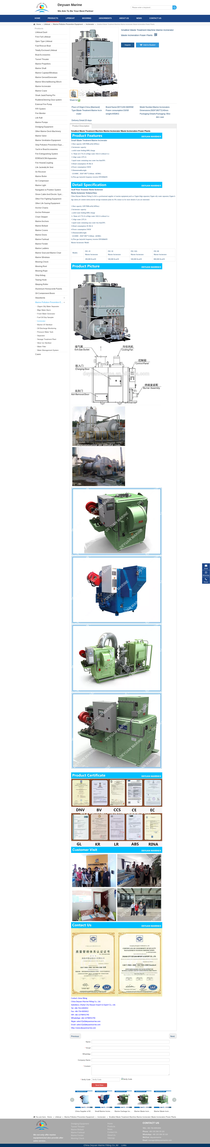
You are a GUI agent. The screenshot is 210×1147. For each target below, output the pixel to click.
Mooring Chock (41, 262)
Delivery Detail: (78, 120)
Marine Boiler (41, 176)
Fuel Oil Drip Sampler (45, 317)
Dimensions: (145, 110)
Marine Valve (41, 136)
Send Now (99, 1085)
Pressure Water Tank (45, 332)
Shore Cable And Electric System (49, 194)
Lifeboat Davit (41, 32)
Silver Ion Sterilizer (44, 343)
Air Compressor (42, 181)
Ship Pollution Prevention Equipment (51, 145)
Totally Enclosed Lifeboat (46, 50)
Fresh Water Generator (46, 314)
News (139, 18)
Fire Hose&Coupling (44, 163)
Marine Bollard (41, 226)
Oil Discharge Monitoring (46, 328)
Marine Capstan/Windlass (46, 73)
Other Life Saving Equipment (47, 203)
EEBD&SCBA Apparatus (46, 158)
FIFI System (40, 109)
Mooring (86, 18)
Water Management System (48, 350)
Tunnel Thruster (42, 59)
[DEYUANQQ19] (42, 7)
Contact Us (155, 18)
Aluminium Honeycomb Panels (48, 289)
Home (37, 18)
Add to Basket (149, 45)
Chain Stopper (41, 217)
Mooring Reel (41, 266)
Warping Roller (41, 284)
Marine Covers (41, 230)
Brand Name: (111, 107)
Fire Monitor (40, 113)
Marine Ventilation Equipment (48, 140)
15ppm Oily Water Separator (48, 306)
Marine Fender (41, 244)
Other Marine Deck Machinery (48, 131)
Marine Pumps (41, 122)
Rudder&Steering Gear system (48, 100)
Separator (41, 336)
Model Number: (146, 107)
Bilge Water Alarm (44, 310)
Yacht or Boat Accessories (46, 149)
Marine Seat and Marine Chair (48, 253)
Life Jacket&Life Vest (44, 167)
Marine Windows (42, 257)
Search (174, 7)
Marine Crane (41, 91)
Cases (38, 354)
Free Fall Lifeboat (42, 37)
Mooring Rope (41, 271)
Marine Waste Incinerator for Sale (143, 1111)
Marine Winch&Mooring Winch (48, 82)
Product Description (80, 126)
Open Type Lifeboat (43, 41)
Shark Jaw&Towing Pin (45, 95)
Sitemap (111, 1138)
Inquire (128, 45)
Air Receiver (40, 172)
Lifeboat (70, 18)
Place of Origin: (78, 107)
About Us (124, 18)
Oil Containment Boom (45, 293)
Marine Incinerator (43, 86)
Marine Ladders (42, 248)
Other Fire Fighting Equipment (48, 199)
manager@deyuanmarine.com (160, 1140)
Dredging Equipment (44, 127)
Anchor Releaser (42, 212)
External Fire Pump (43, 104)
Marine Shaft (40, 68)
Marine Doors (41, 235)
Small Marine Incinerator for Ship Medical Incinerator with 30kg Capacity (103, 1111)
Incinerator (41, 321)
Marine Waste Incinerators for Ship (162, 1111)
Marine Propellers (43, 64)
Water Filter (41, 347)
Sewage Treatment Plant (46, 339)
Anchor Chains (41, 208)
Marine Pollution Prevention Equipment (51, 302)
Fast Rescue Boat (43, 46)
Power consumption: (114, 110)
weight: (109, 114)
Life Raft (38, 118)
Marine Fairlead (42, 239)
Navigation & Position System (48, 190)
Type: (74, 110)
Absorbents (105, 18)
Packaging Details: (148, 114)
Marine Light (40, 185)
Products (53, 18)
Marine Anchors (42, 221)
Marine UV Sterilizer (44, 325)
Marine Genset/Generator (46, 77)
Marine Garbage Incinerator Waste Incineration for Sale (123, 1111)
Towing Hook (41, 280)
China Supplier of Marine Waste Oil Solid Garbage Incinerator (83, 1111)
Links (123, 1145)
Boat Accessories (42, 55)
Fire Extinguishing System (46, 154)
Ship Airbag (40, 275)
